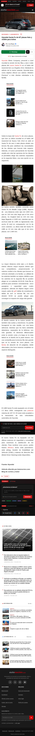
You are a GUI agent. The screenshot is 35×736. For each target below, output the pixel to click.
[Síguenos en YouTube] (27, 513)
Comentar (28, 497)
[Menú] (33, 9)
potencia (30, 410)
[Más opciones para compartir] (32, 52)
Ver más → (30, 603)
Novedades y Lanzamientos (10, 34)
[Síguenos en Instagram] (23, 513)
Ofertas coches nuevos (8, 698)
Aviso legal (21, 698)
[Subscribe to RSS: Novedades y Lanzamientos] (21, 34)
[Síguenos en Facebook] (15, 513)
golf (15, 291)
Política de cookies (23, 702)
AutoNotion (4, 694)
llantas (4, 345)
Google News (8, 513)
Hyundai (4, 60)
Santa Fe (18, 136)
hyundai (6, 476)
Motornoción (5, 691)
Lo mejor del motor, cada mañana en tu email (15, 423)
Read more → (29, 636)
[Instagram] (20, 682)
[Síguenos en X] (19, 513)
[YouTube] (25, 682)
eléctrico (11, 447)
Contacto (20, 694)
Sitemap (4, 706)
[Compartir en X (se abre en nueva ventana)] (28, 52)
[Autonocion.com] (10, 10)
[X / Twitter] (15, 682)
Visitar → (31, 506)
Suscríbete (29, 427)
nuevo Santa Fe (16, 65)
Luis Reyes (11, 44)
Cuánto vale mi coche (7, 702)
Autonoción (4, 731)
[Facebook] (10, 682)
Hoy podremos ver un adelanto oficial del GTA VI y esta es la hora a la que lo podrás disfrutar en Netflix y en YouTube (18, 592)
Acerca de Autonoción (24, 691)
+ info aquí (17, 723)
